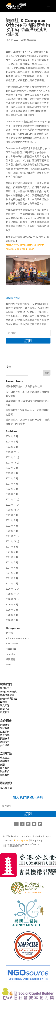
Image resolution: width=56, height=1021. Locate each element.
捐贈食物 (5, 724)
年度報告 (5, 712)
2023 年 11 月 (12, 457)
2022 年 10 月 (12, 509)
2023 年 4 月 (12, 483)
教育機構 (5, 734)
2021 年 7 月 (12, 551)
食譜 (2, 764)
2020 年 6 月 (12, 614)
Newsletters (12, 643)
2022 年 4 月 (12, 525)
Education (11, 653)
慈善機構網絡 (7, 695)
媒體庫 (3, 701)
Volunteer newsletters (17, 638)
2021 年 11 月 (12, 536)
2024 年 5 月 (12, 441)
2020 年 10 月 (12, 599)
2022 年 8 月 (12, 520)
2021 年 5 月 (12, 562)
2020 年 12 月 (12, 588)
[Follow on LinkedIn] (40, 824)
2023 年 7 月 (12, 467)
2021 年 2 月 (12, 578)
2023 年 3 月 (12, 488)
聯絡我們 (5, 771)
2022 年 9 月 (12, 515)
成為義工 (5, 757)
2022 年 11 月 (12, 504)
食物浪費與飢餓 (8, 698)
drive (8, 664)
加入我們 (5, 767)
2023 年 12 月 (12, 452)
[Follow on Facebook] (16, 824)
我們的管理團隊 (8, 691)
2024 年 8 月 (12, 436)
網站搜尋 (5, 741)
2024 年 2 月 (12, 446)
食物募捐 (5, 761)
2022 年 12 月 (12, 499)
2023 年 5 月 (12, 478)
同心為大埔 (6, 788)
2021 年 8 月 (12, 546)
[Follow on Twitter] (28, 824)
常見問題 (5, 705)
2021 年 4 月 (12, 567)
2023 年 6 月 (12, 473)
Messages (31, 39)
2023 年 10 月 (12, 462)
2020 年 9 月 (12, 604)
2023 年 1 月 (12, 494)
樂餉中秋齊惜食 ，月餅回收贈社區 (24, 386)
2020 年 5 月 (12, 620)
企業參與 (5, 731)
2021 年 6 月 (12, 557)
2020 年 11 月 (12, 593)
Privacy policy (21, 840)
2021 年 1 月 (12, 583)
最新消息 (10, 659)
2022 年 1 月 (12, 530)
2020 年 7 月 (12, 609)
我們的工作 (6, 688)
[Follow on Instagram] (22, 824)
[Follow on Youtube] (34, 824)
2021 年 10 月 (12, 541)
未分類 (23, 39)
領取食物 (5, 728)
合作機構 (5, 745)
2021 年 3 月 (12, 572)
